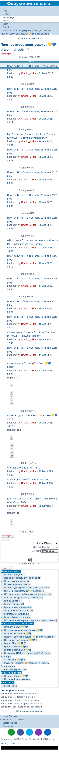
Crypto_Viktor (28, 73)
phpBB (16, 739)
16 (12, 452)
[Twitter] (29, 732)
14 (12, 445)
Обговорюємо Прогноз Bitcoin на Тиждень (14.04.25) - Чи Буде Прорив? (31, 333)
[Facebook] (20, 732)
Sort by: (37, 547)
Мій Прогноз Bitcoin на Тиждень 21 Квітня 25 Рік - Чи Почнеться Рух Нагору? (32, 241)
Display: (37, 543)
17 (12, 456)
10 (12, 403)
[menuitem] (3, 10)
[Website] (11, 732)
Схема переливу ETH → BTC (23, 467)
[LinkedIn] (47, 732)
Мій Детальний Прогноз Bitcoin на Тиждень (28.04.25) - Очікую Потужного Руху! (31, 135)
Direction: (36, 551)
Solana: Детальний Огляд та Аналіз (27, 479)
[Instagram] (38, 732)
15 (12, 448)
